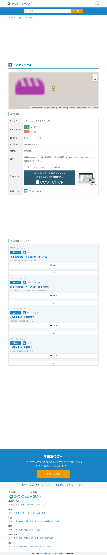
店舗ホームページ (37, 191)
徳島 (42, 538)
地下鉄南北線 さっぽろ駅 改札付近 (28, 257)
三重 (26, 521)
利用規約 (60, 485)
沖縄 (49, 546)
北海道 (20, 18)
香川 (36, 538)
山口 (31, 538)
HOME (13, 18)
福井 (57, 521)
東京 (10, 513)
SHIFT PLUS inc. (50, 553)
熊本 (26, 546)
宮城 (38, 505)
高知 (52, 538)
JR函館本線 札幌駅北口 (22, 347)
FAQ (38, 485)
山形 (28, 505)
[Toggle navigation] (97, 3)
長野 (42, 521)
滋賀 (26, 530)
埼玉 (23, 513)
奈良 (31, 530)
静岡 (21, 521)
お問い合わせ (53, 474)
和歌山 (37, 530)
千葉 (28, 513)
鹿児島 (43, 546)
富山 (52, 521)
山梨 (36, 521)
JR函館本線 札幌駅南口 (22, 317)
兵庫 (15, 530)
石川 (47, 521)
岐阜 (15, 521)
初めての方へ (27, 485)
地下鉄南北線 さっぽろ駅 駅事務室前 (29, 287)
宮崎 (36, 546)
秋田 (23, 505)
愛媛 (47, 538)
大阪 (10, 530)
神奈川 (16, 513)
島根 (26, 538)
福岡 (10, 546)
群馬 (44, 513)
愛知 (10, 521)
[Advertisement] (53, 41)
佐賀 (15, 546)
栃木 (33, 513)
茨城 (38, 513)
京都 (21, 530)
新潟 (31, 521)
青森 (17, 505)
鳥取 (21, 538)
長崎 (21, 546)
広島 (15, 538)
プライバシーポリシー (76, 485)
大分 (31, 546)
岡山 (10, 538)
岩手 (33, 505)
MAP (55, 265)
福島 (44, 505)
